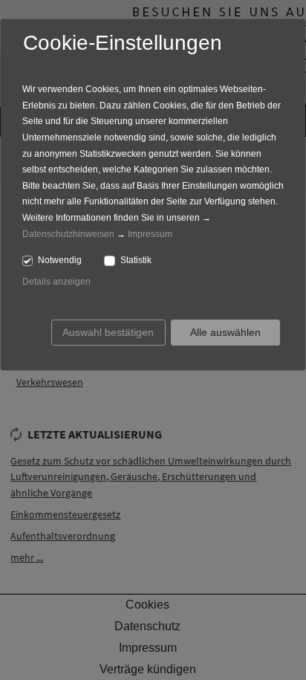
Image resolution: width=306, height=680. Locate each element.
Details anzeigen (56, 281)
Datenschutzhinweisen (68, 234)
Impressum (150, 234)
